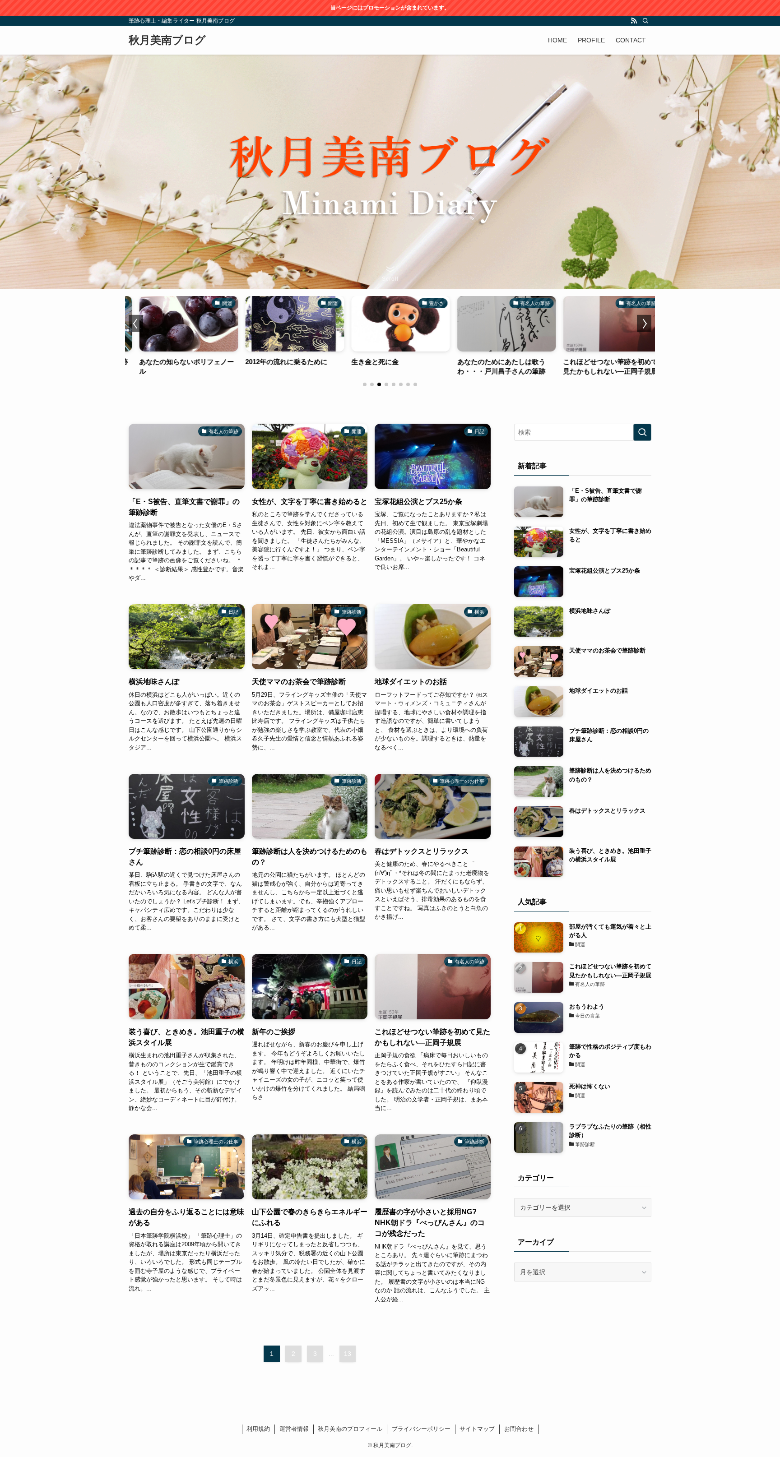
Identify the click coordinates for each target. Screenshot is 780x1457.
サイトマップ (477, 1428)
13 (347, 1353)
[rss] (634, 21)
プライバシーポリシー (421, 1428)
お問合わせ (519, 1428)
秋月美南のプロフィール (350, 1428)
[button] (365, 384)
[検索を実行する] (642, 432)
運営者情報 (294, 1428)
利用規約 (258, 1428)
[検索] (645, 21)
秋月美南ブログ (167, 40)
